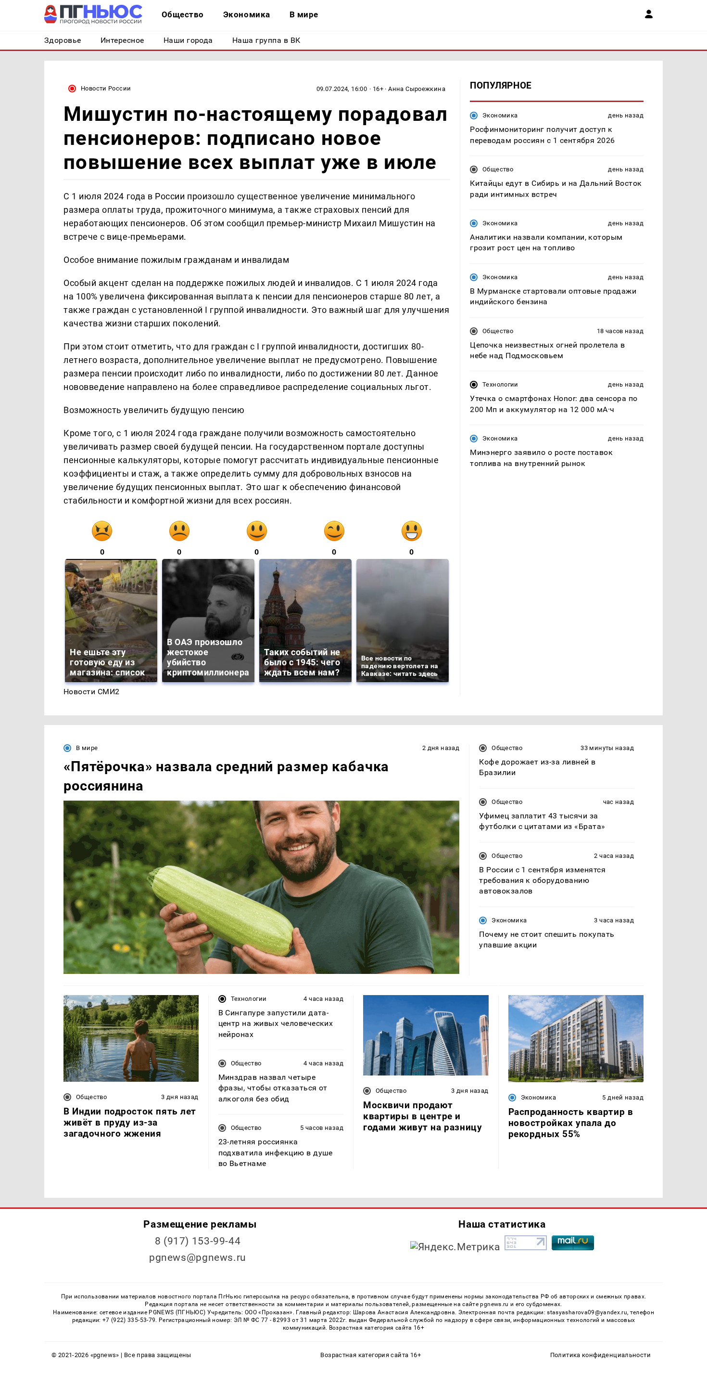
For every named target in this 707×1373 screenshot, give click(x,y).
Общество (497, 169)
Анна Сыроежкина (416, 88)
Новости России (106, 88)
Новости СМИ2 (91, 691)
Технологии (500, 384)
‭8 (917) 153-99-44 (198, 1241)
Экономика (500, 115)
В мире (87, 747)
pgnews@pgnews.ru (197, 1257)
